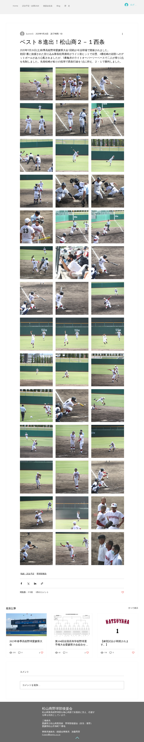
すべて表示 (133, 608)
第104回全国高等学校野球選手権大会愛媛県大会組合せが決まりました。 (71, 643)
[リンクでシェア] (42, 583)
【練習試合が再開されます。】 (115, 643)
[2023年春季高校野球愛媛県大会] (26, 624)
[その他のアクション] (122, 33)
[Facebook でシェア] (21, 583)
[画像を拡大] (36, 83)
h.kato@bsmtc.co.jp (51, 734)
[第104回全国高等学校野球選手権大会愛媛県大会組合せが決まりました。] (72, 624)
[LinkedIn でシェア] (35, 583)
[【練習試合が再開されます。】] (117, 624)
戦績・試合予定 (27, 573)
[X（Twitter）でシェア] (28, 583)
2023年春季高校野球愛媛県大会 (25, 643)
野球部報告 (42, 573)
